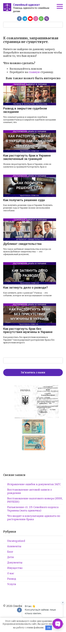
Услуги (11, 584)
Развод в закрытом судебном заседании (25, 110)
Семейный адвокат (26, 4)
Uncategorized (16, 540)
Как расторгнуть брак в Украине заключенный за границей (27, 157)
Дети (10, 557)
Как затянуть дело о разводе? (25, 287)
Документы (14, 562)
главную (34, 72)
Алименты (14, 546)
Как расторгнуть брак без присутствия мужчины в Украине (28, 330)
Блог (10, 551)
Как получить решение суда (24, 200)
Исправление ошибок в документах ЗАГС (34, 484)
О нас (10, 573)
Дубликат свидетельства (22, 244)
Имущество (14, 567)
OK (48, 627)
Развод (11, 578)
